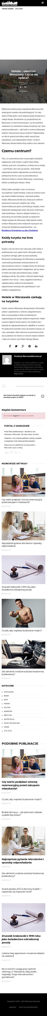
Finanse (7, 703)
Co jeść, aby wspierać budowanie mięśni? (22, 630)
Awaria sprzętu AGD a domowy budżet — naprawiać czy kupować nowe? (22, 890)
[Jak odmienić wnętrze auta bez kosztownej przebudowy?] (23, 654)
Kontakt (12, 1007)
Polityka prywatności (28, 1007)
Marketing (8, 711)
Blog (6, 700)
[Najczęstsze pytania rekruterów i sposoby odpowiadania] (23, 526)
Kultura (7, 707)
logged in (16, 416)
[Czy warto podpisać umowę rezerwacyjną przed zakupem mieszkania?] (23, 482)
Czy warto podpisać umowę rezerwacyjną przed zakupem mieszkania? (22, 501)
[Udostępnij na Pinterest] (29, 346)
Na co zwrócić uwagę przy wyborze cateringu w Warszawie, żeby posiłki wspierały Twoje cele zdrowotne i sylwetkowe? (19, 973)
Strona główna (8, 9)
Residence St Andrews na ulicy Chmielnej (20, 230)
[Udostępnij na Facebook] (10, 346)
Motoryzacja (9, 719)
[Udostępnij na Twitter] (16, 346)
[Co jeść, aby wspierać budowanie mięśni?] (23, 613)
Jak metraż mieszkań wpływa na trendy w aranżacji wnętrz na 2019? (19, 396)
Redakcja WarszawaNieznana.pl (28, 356)
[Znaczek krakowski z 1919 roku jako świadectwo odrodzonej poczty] (23, 569)
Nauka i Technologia (12, 723)
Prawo (6, 727)
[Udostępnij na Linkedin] (36, 346)
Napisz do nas (18, 374)
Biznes (6, 696)
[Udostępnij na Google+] (23, 346)
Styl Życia (24, 91)
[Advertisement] (23, 36)
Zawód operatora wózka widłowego (30, 386)
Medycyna (8, 715)
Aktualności (9, 692)
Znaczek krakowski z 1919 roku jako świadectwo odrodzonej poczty (18, 588)
